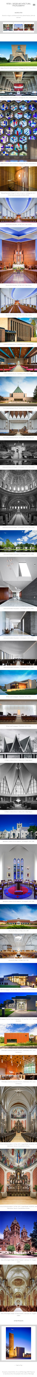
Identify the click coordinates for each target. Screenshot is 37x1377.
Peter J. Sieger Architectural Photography (18, 5)
